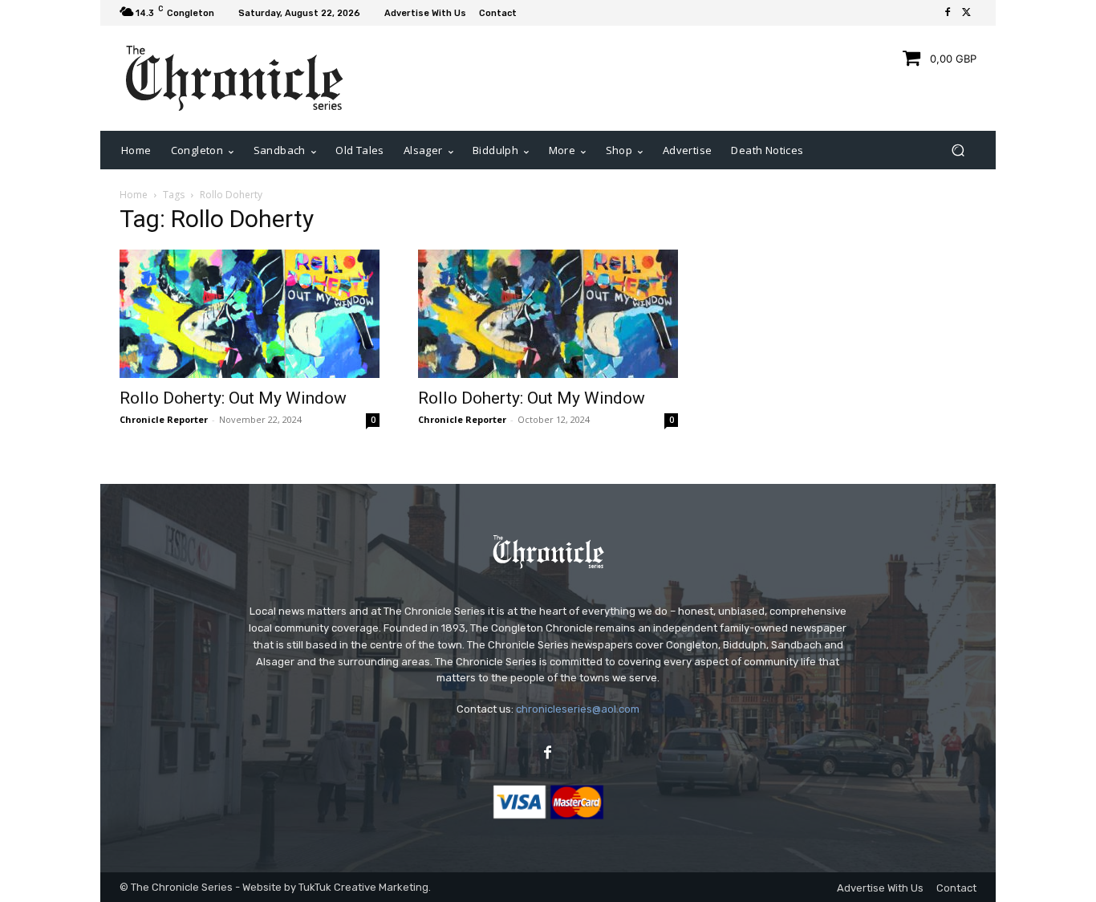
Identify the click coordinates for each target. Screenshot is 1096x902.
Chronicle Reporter (164, 419)
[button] (957, 150)
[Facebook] (947, 12)
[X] (966, 12)
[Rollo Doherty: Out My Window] (250, 314)
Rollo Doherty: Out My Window (233, 398)
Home (134, 194)
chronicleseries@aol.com (577, 709)
